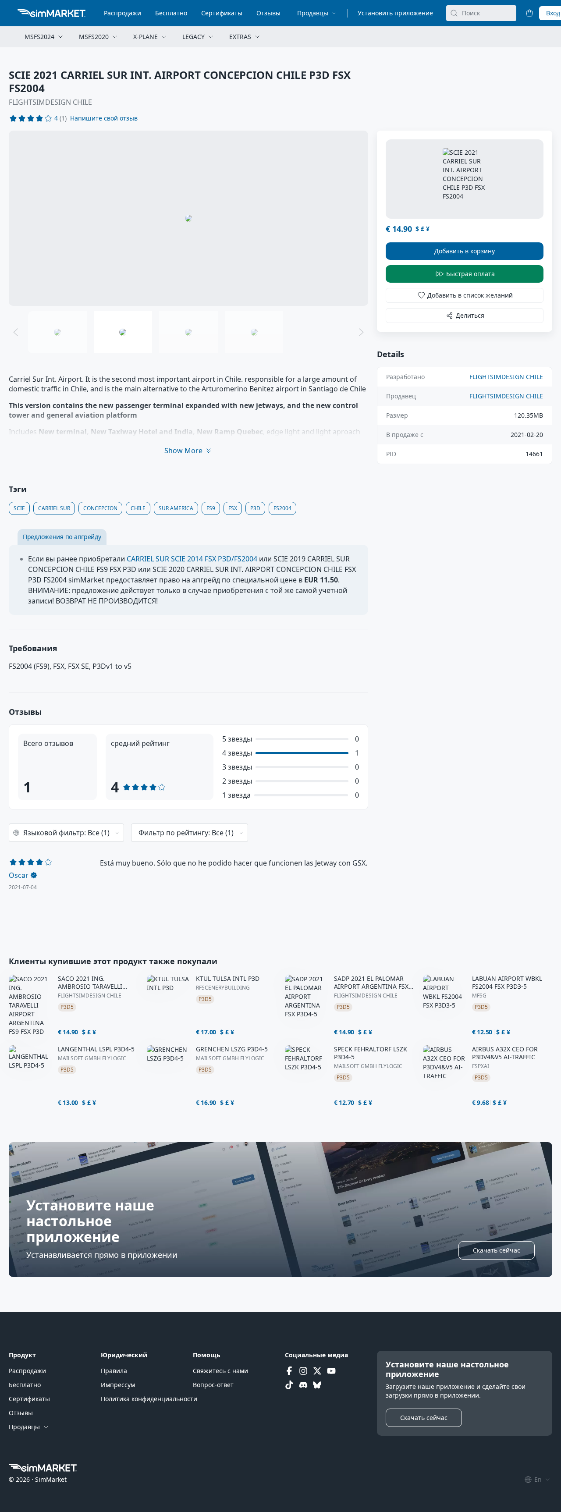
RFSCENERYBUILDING (223, 987)
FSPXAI (480, 1066)
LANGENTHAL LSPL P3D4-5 (96, 1049)
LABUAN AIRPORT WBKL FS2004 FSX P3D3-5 (507, 982)
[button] (104, 118)
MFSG (479, 995)
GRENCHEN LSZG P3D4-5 (232, 1049)
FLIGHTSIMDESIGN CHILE (50, 102)
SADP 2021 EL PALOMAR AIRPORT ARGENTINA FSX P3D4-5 (371, 982)
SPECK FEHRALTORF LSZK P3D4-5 (370, 1053)
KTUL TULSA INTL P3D (227, 979)
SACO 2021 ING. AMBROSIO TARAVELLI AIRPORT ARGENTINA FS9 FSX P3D (95, 982)
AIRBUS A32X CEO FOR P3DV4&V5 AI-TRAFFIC (505, 1053)
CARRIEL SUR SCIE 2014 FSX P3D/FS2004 (192, 559)
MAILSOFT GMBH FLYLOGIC (92, 1058)
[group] (188, 218)
